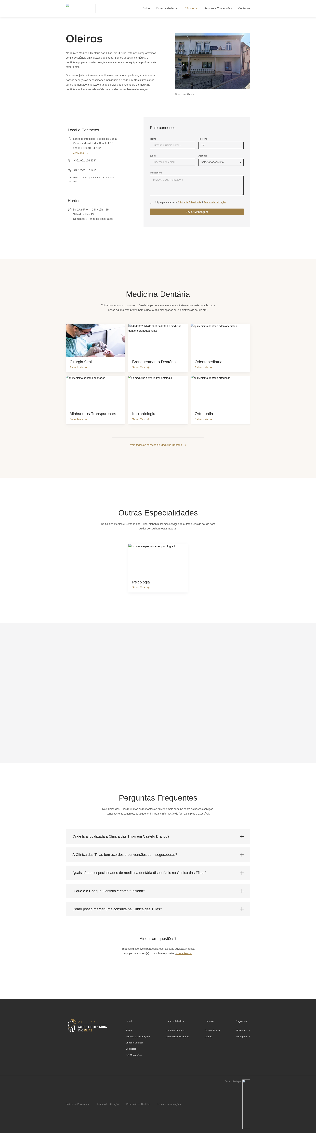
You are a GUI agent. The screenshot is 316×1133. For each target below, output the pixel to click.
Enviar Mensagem (197, 211)
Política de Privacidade (189, 202)
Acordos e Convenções (218, 8)
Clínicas (189, 8)
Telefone (202, 138)
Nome (153, 138)
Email (153, 155)
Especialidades (165, 8)
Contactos (244, 8)
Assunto (202, 155)
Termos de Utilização (215, 202)
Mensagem (156, 172)
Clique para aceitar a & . (190, 202)
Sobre (146, 8)
